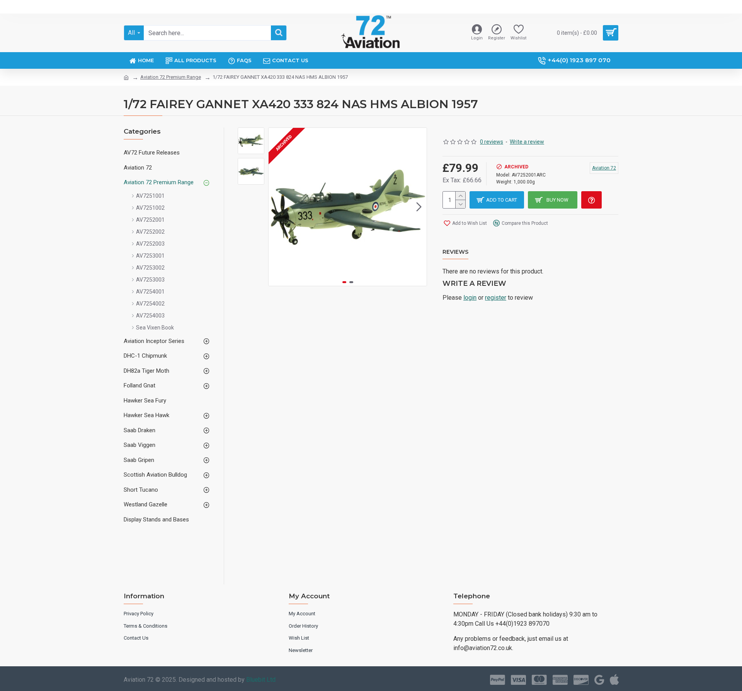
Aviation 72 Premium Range (170, 77)
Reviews (455, 252)
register (495, 297)
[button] (276, 207)
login (470, 297)
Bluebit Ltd (261, 679)
